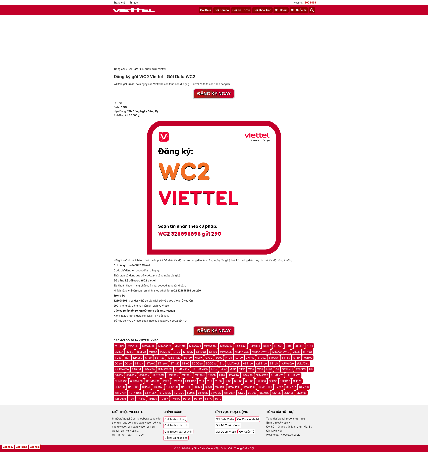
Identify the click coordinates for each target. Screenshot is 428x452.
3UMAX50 (287, 363)
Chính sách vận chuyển (178, 431)
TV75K (279, 387)
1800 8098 (309, 2)
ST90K (150, 363)
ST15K (278, 346)
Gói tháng (21, 446)
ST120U (201, 352)
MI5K (233, 369)
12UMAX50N (200, 369)
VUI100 (307, 357)
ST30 (148, 357)
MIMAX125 (165, 346)
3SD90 (252, 393)
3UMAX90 (121, 381)
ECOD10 (211, 363)
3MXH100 (234, 387)
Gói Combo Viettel (248, 419)
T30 (131, 398)
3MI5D (119, 352)
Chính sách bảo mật (176, 425)
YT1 (201, 381)
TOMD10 (165, 352)
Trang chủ (120, 2)
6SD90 (273, 381)
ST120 (213, 352)
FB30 (228, 381)
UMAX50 (149, 369)
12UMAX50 (122, 369)
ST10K (175, 363)
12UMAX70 (293, 375)
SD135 (276, 393)
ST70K (139, 363)
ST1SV (286, 357)
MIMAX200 (148, 346)
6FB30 (249, 381)
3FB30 (238, 381)
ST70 (177, 352)
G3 (277, 369)
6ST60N (144, 375)
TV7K (166, 381)
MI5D (242, 369)
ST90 (289, 346)
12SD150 (172, 387)
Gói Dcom (281, 10)
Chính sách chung (175, 419)
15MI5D (141, 352)
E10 (222, 363)
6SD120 (120, 387)
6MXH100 (249, 387)
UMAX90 (247, 375)
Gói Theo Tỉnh (262, 10)
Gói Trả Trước (241, 10)
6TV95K (216, 393)
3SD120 (264, 393)
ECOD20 (197, 363)
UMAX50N (233, 363)
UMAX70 (233, 375)
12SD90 (285, 381)
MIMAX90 (180, 346)
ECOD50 (240, 346)
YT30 (218, 381)
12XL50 (137, 357)
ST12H (274, 363)
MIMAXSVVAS (260, 352)
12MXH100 (265, 387)
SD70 (208, 387)
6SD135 (301, 393)
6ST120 (248, 363)
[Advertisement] (214, 40)
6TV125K (150, 393)
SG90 (219, 357)
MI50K (296, 352)
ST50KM (301, 369)
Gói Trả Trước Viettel (228, 425)
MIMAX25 (226, 352)
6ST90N (187, 375)
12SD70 (186, 387)
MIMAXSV (226, 346)
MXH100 (220, 387)
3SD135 (289, 393)
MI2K (214, 369)
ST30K (267, 346)
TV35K (164, 398)
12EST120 (174, 357)
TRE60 (141, 398)
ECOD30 (190, 381)
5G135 (187, 398)
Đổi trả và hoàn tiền (176, 438)
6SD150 (158, 387)
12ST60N (158, 375)
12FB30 (261, 381)
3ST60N (131, 375)
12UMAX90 (152, 381)
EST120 (160, 357)
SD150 (146, 387)
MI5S (269, 369)
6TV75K (304, 387)
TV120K (177, 381)
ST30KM (287, 369)
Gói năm (34, 446)
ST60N (119, 375)
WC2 (260, 369)
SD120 (297, 381)
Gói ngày (8, 446)
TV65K (175, 398)
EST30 (187, 357)
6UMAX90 (136, 381)
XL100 (239, 357)
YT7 (209, 381)
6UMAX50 (303, 363)
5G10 (218, 398)
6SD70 (198, 387)
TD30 (118, 357)
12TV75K (120, 393)
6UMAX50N (182, 369)
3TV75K (291, 387)
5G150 (198, 398)
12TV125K (135, 393)
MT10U (307, 352)
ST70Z (261, 357)
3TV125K (165, 393)
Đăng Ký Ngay (214, 93)
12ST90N (173, 375)
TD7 (127, 357)
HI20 (222, 375)
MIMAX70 (195, 346)
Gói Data (205, 10)
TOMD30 (254, 346)
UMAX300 (133, 346)
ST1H (296, 357)
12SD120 (133, 387)
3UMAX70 (262, 375)
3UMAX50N (165, 369)
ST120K (188, 352)
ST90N (212, 375)
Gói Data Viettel (225, 419)
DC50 (118, 363)
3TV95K (203, 393)
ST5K (185, 363)
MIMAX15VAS (280, 352)
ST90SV (274, 357)
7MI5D (130, 352)
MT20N (119, 346)
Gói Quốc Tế (299, 10)
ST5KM (136, 369)
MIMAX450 (210, 346)
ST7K (208, 398)
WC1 (251, 369)
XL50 (310, 346)
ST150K (163, 363)
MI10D (153, 352)
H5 (311, 369)
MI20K (198, 357)
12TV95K (229, 393)
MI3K (224, 369)
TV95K (191, 393)
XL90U (299, 346)
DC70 (128, 363)
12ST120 (261, 363)
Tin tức (134, 2)
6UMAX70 (277, 375)
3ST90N (200, 375)
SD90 (241, 393)
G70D (208, 357)
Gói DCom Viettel (226, 431)
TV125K (179, 393)
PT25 (228, 357)
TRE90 (152, 398)
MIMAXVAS (242, 352)
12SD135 (120, 398)
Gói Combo (222, 10)
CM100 (250, 357)
